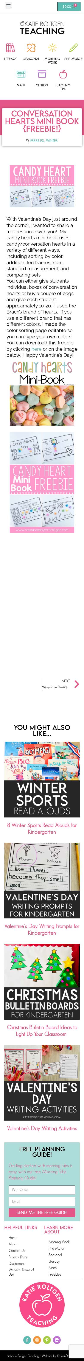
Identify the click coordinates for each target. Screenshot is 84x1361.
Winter (52, 141)
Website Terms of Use (21, 1272)
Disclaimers (16, 1263)
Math (21, 85)
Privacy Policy (18, 1257)
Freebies (37, 141)
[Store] (57, 1340)
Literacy (10, 59)
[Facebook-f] (27, 1340)
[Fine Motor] (73, 47)
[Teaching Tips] (63, 74)
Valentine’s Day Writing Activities (42, 1128)
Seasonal (31, 59)
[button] (8, 5)
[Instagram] (37, 1340)
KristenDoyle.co (67, 1356)
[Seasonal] (31, 47)
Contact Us (17, 1250)
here (36, 349)
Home (13, 1237)
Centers (42, 85)
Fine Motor (73, 59)
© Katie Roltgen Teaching (23, 1356)
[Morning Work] (52, 47)
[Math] (21, 74)
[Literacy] (10, 47)
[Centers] (42, 74)
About (13, 1244)
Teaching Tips (63, 87)
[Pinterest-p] (47, 1340)
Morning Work (52, 60)
